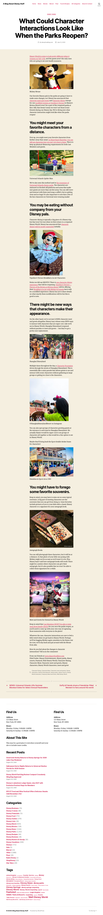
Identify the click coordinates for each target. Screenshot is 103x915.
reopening (29, 895)
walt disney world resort (26, 899)
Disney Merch (11, 824)
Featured (44, 674)
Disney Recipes (12, 834)
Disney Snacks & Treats (43, 885)
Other (8, 853)
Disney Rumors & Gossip (15, 840)
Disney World (12, 889)
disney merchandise (13, 883)
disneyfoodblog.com (47, 42)
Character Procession (65, 366)
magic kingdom (35, 892)
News (39, 4)
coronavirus (19, 875)
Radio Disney (11, 858)
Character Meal (46, 670)
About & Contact (87, 4)
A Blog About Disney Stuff (13, 4)
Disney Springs (13, 887)
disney (41, 875)
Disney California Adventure (35, 877)
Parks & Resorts (18, 895)
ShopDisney (10, 860)
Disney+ (9, 845)
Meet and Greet (51, 674)
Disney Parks (51, 14)
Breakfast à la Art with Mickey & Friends (49, 289)
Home (34, 4)
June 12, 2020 (61, 42)
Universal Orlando (24, 897)
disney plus (8, 885)
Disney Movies (11, 826)
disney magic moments (30, 881)
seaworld (35, 895)
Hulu (8, 847)
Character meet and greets (58, 670)
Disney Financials (12, 813)
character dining (59, 101)
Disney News (11, 829)
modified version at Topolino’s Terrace (49, 103)
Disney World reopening (28, 890)
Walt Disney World (62, 674)
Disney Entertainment (44, 672)
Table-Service (10, 897)
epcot (40, 890)
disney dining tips (19, 879)
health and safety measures (23, 892)
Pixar (56, 4)
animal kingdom (11, 875)
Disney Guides (11, 819)
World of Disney (37, 899)
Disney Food (11, 816)
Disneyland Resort (19, 881)
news (9, 894)
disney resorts (62, 672)
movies (43, 892)
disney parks (54, 672)
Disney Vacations (12, 842)
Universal (17, 897)
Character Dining (36, 670)
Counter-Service (28, 875)
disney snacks (34, 885)
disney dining (10, 879)
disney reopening (16, 885)
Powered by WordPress (37, 911)
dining (36, 875)
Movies (45, 4)
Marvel (51, 4)
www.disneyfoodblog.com (54, 656)
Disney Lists (10, 821)
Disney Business (12, 808)
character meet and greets (39, 101)
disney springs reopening (30, 887)
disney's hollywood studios (20, 877)
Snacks (40, 895)
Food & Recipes (65, 4)
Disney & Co (8, 877)
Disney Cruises (12, 811)
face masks (45, 889)
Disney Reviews (12, 837)
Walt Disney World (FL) (12, 899)
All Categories (76, 4)
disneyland (9, 881)
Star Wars (10, 863)
